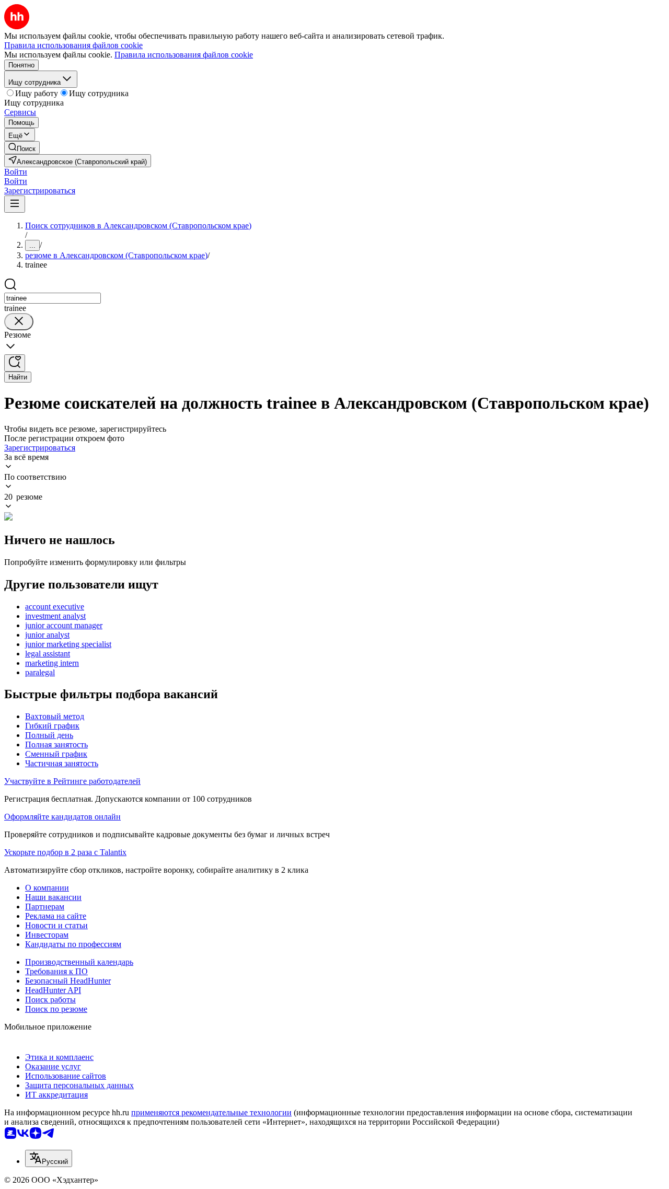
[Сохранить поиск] (14, 363)
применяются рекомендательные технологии (211, 1112)
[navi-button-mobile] (14, 204)
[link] (22, 147)
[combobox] (52, 298)
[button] (15, 171)
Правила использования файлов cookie (183, 54)
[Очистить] (18, 321)
